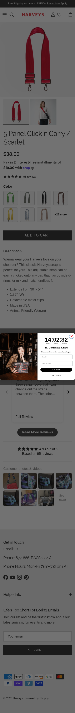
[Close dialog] (71, 336)
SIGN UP (56, 369)
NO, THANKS (56, 375)
